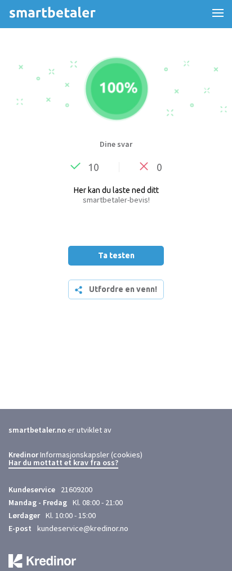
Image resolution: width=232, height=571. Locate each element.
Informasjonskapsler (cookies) (91, 454)
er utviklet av (59, 430)
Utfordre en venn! (123, 289)
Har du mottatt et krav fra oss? (63, 462)
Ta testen (116, 255)
